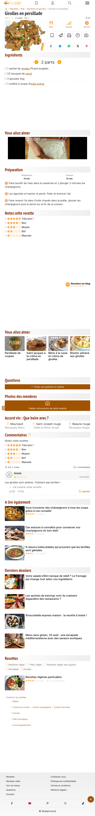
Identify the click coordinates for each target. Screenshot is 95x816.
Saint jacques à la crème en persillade (36, 356)
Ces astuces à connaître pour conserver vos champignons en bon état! (52, 529)
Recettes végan (17, 664)
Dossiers (10, 794)
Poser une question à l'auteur (49, 387)
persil (29, 73)
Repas (15, 701)
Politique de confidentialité (63, 781)
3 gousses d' (15, 78)
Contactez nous (58, 777)
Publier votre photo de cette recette (47, 408)
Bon (23, 222)
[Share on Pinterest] (86, 46)
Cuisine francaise (62, 707)
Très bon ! (27, 218)
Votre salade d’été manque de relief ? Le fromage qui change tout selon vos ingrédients (55, 577)
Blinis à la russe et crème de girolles (57, 356)
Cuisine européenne (42, 707)
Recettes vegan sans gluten (61, 664)
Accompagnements (22, 725)
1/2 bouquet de (19, 73)
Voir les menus (13, 785)
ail (23, 78)
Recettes (10, 777)
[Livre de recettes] (36, 3)
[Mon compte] (53, 3)
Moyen (25, 227)
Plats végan (36, 664)
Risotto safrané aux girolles (79, 354)
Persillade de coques (13, 354)
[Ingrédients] (4, 408)
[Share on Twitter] (77, 46)
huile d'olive (37, 83)
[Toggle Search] (69, 3)
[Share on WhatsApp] (68, 46)
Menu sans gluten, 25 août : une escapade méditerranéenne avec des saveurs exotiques (53, 636)
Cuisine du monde (21, 707)
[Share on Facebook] (51, 46)
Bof (23, 231)
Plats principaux (20, 719)
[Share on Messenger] (59, 46)
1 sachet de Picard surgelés (27, 68)
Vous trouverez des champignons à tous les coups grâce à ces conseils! (56, 509)
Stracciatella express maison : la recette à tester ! (56, 615)
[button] (8, 35)
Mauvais (26, 235)
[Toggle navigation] (87, 3)
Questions (11, 790)
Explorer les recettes (16, 697)
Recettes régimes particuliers (43, 677)
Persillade (13, 669)
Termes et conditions (61, 785)
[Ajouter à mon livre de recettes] (52, 35)
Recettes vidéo (13, 781)
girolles (25, 68)
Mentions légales (59, 790)
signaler (85, 491)
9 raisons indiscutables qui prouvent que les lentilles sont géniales (57, 548)
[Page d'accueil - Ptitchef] (6, 9)
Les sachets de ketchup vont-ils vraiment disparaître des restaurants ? (51, 597)
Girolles (27, 669)
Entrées (16, 713)
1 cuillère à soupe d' (25, 83)
